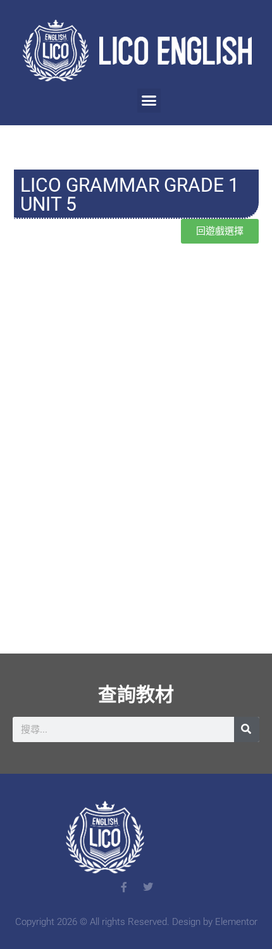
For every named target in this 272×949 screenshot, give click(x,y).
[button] (149, 101)
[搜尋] (246, 729)
